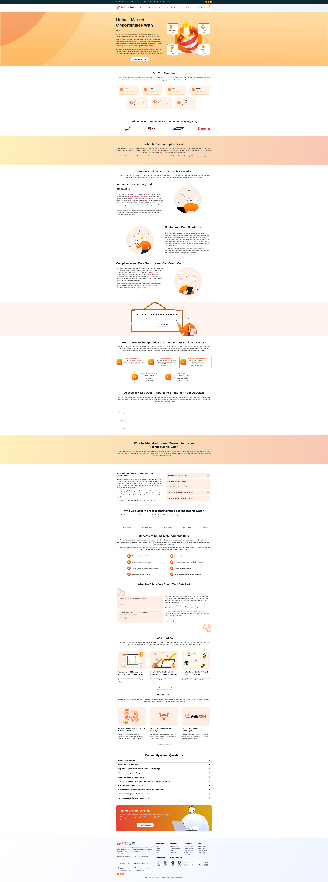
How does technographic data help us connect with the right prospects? (144, 781)
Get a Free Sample (203, 8)
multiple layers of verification (137, 196)
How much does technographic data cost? (133, 798)
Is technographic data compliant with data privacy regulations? (141, 790)
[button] (164, 760)
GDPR (136, 272)
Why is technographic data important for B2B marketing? (139, 769)
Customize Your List (139, 59)
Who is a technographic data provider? (132, 773)
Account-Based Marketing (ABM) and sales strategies (190, 156)
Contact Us (177, 8)
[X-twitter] (209, 2)
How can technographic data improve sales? (134, 794)
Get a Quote (164, 324)
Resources (162, 8)
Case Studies (186, 8)
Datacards (152, 8)
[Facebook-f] (206, 2)
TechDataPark (157, 877)
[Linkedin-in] (211, 2)
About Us (169, 8)
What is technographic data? (128, 764)
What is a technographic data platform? (132, 777)
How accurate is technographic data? (131, 785)
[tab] (122, 413)
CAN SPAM (149, 272)
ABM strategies (132, 491)
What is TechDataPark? (126, 760)
